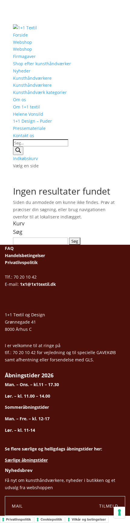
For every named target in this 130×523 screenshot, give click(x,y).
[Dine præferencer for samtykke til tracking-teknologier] (119, 512)
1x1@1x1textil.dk (38, 284)
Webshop (22, 42)
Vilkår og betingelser (89, 519)
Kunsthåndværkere (32, 78)
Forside (20, 35)
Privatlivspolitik (21, 262)
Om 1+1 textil (26, 107)
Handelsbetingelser (25, 255)
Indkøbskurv (25, 158)
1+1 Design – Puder (32, 121)
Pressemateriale (29, 128)
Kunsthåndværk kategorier (40, 92)
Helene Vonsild (28, 114)
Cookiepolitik (51, 519)
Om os (19, 99)
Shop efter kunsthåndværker (42, 63)
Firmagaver (24, 56)
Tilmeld (108, 506)
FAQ (9, 248)
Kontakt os (23, 135)
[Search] (18, 151)
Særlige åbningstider (26, 460)
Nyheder (22, 71)
